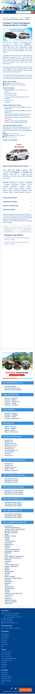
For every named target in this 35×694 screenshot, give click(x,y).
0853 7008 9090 (7, 619)
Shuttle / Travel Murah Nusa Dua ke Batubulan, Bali (10, 229)
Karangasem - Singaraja (11, 44)
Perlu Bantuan (26, 690)
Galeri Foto (4, 638)
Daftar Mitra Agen (6, 681)
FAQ (2, 683)
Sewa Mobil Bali (5, 654)
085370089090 (14, 133)
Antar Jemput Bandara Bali (9, 658)
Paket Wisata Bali (6, 660)
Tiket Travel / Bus (6, 656)
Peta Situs (4, 642)
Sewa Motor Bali (6, 652)
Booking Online (12, 137)
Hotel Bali (4, 664)
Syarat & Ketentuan (6, 676)
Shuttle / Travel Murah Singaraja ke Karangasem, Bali (24, 229)
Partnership (4, 644)
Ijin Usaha (4, 640)
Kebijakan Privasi (6, 678)
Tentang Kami (5, 634)
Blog (2, 646)
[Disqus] (17, 273)
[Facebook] (11, 688)
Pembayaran (5, 674)
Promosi (3, 666)
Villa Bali (3, 662)
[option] (17, 152)
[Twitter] (15, 688)
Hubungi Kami (5, 636)
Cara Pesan (4, 672)
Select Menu (2, 12)
